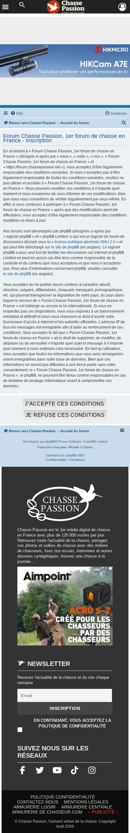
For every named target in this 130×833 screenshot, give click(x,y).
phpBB (50, 441)
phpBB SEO (76, 455)
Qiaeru (88, 447)
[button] (22, 5)
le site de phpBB (65, 247)
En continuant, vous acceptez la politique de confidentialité (72, 723)
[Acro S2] (65, 608)
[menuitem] (16, 113)
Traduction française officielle (58, 447)
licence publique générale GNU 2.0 (85, 242)
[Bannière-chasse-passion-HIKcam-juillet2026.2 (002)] (65, 61)
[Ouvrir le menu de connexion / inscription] (122, 7)
